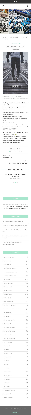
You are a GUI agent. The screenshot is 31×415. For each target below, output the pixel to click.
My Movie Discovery (16, 327)
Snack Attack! (16, 394)
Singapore (17, 375)
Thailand (17, 383)
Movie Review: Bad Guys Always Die (12, 242)
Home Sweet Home (8, 221)
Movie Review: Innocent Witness (11, 236)
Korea (17, 364)
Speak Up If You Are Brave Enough (15, 175)
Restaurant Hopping (16, 390)
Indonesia (17, 357)
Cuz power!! (16, 261)
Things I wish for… (16, 397)
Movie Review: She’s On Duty (10, 230)
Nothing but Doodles (17, 272)
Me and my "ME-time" (16, 305)
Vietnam (17, 386)
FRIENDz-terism (16, 294)
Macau (17, 368)
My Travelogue (16, 342)
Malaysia (17, 372)
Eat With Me (16, 279)
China (17, 349)
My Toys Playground (16, 331)
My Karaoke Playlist (16, 320)
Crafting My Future (16, 257)
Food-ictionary (16, 290)
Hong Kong (17, 353)
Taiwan (17, 379)
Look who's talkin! (14, 37)
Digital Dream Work (17, 268)
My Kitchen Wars (16, 324)
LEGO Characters (17, 338)
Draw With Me (16, 265)
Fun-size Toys (17, 335)
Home (4, 37)
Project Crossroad (17, 276)
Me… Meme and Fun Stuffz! (16, 309)
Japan (17, 361)
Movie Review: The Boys (9, 226)
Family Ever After (16, 283)
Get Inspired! (16, 298)
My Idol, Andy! (16, 313)
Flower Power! (16, 287)
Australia (17, 346)
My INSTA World (16, 316)
